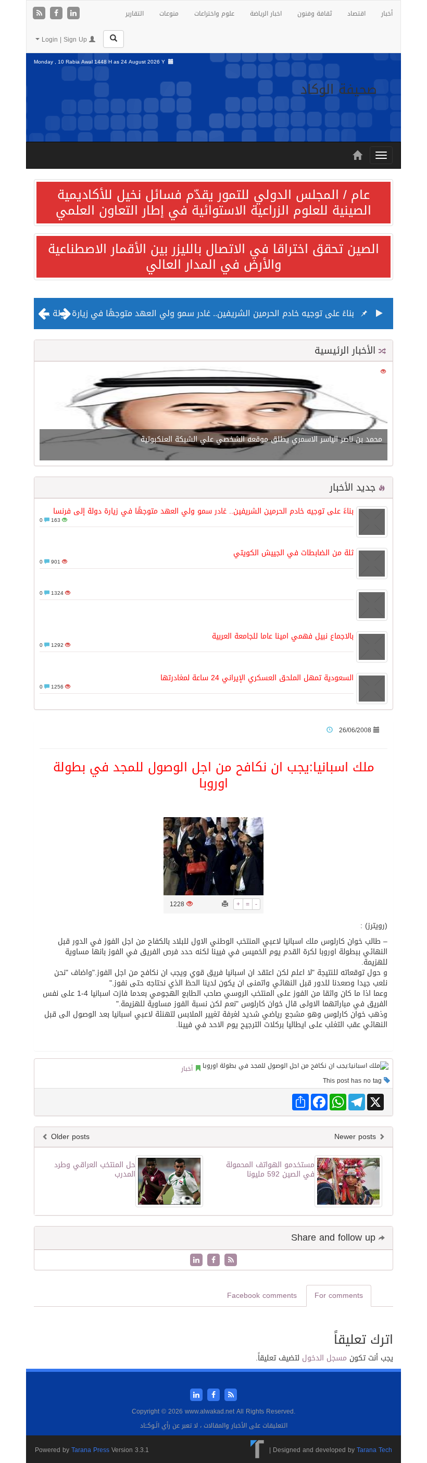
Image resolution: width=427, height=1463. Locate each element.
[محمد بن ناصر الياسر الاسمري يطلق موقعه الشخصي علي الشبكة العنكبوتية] (213, 414)
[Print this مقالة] (225, 904)
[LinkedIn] (73, 14)
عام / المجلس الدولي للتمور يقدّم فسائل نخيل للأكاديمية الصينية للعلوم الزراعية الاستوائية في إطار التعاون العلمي (213, 202)
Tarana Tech (374, 1450)
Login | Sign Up (64, 39)
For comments (339, 1296)
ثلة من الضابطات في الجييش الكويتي (293, 553)
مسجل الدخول (324, 1358)
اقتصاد (356, 13)
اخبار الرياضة (266, 13)
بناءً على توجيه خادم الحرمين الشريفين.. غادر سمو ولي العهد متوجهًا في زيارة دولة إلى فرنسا (184, 313)
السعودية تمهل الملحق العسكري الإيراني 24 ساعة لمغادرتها (257, 678)
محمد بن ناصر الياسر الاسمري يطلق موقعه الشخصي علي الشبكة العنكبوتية (261, 439)
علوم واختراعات (214, 13)
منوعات (169, 13)
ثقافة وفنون (314, 13)
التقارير (134, 13)
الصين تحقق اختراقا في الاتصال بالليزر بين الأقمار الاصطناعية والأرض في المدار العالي (213, 257)
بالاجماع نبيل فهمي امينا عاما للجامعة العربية (283, 636)
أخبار (387, 13)
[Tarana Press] (257, 1450)
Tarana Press (90, 1450)
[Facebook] (57, 14)
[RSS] (40, 14)
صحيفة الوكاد (338, 89)
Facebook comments (262, 1296)
